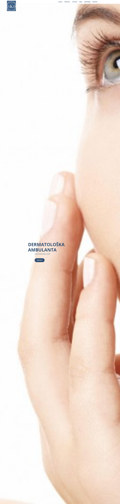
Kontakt (94, 1)
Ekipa (80, 1)
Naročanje (87, 1)
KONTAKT (39, 260)
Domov (60, 1)
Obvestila (67, 1)
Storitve (74, 1)
